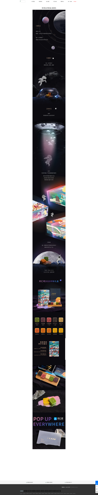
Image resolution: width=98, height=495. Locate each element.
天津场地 (24, 493)
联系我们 (40, 1)
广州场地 (33, 493)
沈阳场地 (46, 493)
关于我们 (33, 1)
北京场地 (21, 493)
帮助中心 (62, 1)
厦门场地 (61, 493)
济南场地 (64, 493)
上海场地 (27, 493)
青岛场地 (68, 493)
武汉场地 (74, 493)
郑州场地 (71, 493)
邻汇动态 (55, 1)
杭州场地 (30, 493)
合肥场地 (55, 493)
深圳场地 (36, 493)
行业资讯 (33, 486)
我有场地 (51, 486)
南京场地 (52, 493)
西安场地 (43, 493)
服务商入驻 (59, 486)
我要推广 (47, 486)
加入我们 (47, 1)
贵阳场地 (40, 493)
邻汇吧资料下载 (64, 486)
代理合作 (55, 486)
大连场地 (49, 493)
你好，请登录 (70, 1)
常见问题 (40, 486)
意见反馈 (44, 486)
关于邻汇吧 (21, 486)
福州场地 (58, 493)
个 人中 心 (96, 486)
